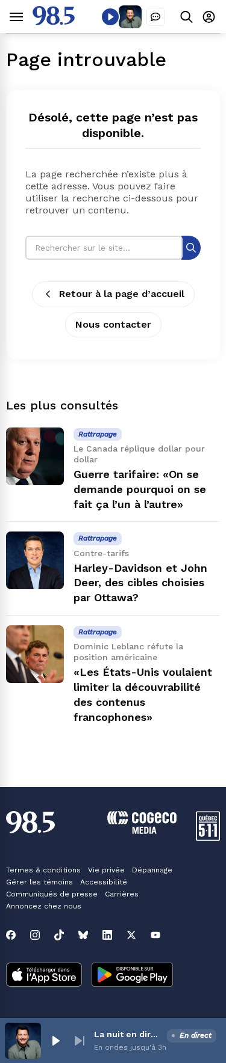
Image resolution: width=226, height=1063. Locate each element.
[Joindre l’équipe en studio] (155, 17)
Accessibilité (103, 882)
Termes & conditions (43, 870)
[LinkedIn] (107, 935)
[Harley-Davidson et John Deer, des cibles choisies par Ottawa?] (35, 560)
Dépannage (152, 870)
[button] (55, 1041)
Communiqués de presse (52, 894)
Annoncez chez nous (43, 906)
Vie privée (106, 870)
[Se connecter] (208, 16)
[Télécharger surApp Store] (44, 976)
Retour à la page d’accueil (121, 293)
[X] (131, 935)
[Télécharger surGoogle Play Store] (132, 976)
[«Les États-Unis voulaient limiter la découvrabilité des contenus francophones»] (35, 654)
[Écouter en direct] (110, 16)
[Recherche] (191, 247)
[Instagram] (35, 935)
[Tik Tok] (59, 935)
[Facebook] (11, 935)
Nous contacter (113, 324)
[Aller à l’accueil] (54, 22)
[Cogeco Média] (142, 830)
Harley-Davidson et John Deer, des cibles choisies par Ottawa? (140, 583)
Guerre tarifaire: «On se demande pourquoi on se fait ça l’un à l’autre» (140, 489)
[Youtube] (155, 935)
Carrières (122, 894)
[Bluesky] (83, 935)
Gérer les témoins (39, 882)
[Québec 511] (208, 838)
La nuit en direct (128, 1034)
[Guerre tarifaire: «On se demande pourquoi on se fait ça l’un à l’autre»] (35, 456)
